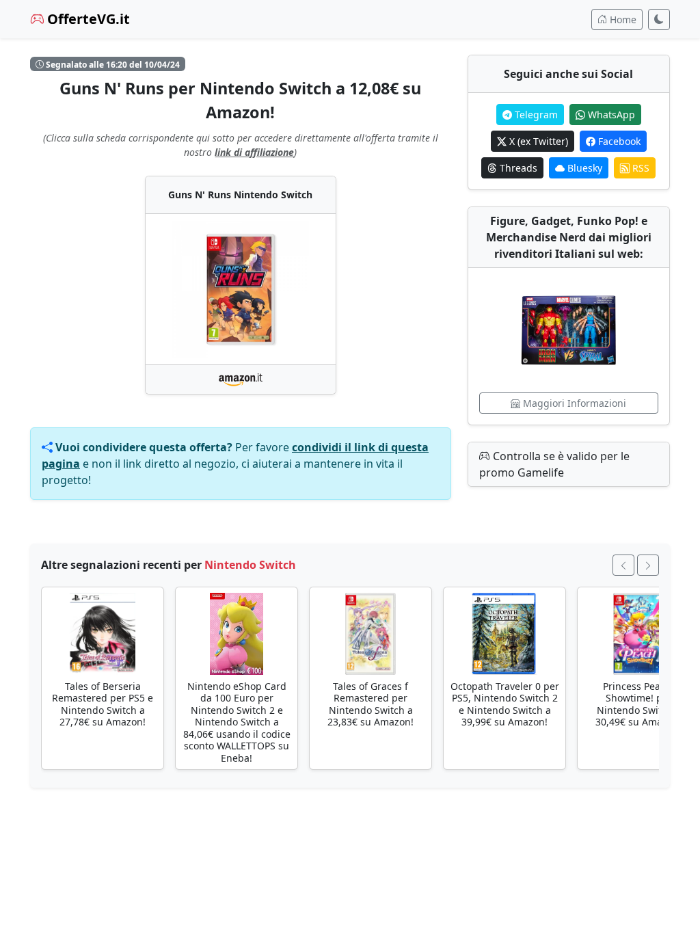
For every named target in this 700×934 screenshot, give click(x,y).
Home (621, 19)
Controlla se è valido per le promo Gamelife (554, 464)
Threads (517, 167)
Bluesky (583, 167)
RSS (639, 167)
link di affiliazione (254, 152)
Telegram (535, 114)
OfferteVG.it (87, 19)
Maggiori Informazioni (573, 403)
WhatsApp (610, 114)
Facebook (618, 141)
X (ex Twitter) (537, 141)
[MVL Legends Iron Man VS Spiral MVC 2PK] (568, 330)
